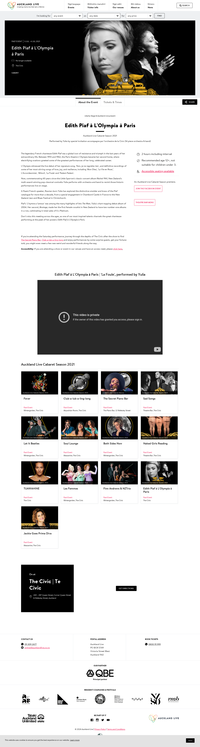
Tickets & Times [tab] (113, 102)
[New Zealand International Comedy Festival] (100, 699)
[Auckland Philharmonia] (44, 699)
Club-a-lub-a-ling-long (53, 239)
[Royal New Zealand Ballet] (173, 699)
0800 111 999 (154, 644)
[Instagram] (97, 720)
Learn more (74, 740)
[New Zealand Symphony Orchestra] (155, 699)
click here (117, 248)
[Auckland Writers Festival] (62, 699)
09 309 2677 (30, 644)
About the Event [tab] (88, 102)
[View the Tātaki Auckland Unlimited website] (33, 718)
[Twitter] (102, 720)
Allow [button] (190, 741)
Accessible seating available (158, 171)
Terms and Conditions (116, 729)
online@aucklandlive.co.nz (37, 647)
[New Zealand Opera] (137, 699)
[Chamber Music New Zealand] (81, 699)
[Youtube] (108, 720)
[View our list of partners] (100, 673)
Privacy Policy (100, 729)
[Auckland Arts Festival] (26, 699)
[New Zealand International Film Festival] (118, 699)
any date (94, 15)
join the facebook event (148, 188)
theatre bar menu (145, 202)
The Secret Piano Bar (31, 239)
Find (159, 16)
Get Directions (126, 588)
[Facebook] (91, 720)
